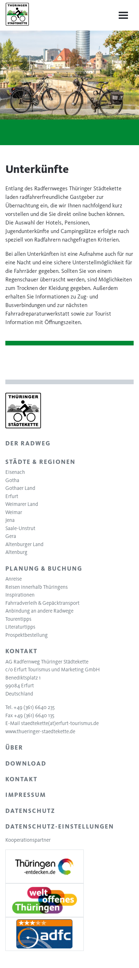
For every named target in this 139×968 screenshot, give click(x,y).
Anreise (13, 579)
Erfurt (11, 496)
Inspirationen (20, 595)
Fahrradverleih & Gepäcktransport (42, 603)
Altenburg (16, 552)
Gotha (12, 480)
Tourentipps (18, 619)
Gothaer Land (20, 488)
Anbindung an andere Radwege (39, 611)
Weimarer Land (21, 504)
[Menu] (123, 15)
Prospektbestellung (26, 635)
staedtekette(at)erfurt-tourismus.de (60, 723)
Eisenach (15, 472)
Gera (10, 536)
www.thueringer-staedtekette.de (40, 731)
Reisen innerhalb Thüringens (36, 587)
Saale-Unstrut (20, 528)
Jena (10, 520)
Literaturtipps (20, 627)
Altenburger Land (24, 544)
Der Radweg (28, 443)
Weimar (13, 512)
